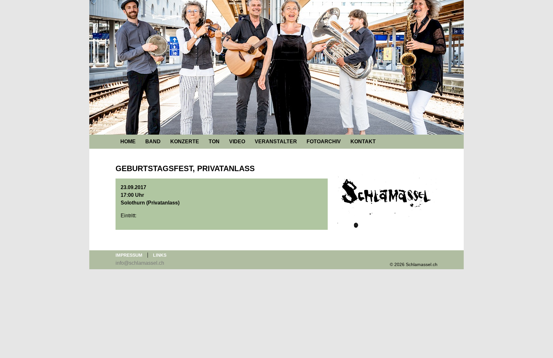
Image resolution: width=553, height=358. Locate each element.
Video (237, 141)
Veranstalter (276, 141)
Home (128, 141)
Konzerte (184, 141)
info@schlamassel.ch (140, 263)
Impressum (129, 255)
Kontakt (363, 141)
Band (153, 141)
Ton (214, 141)
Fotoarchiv (324, 141)
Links (159, 255)
